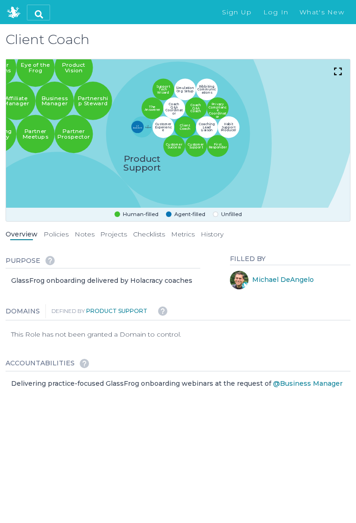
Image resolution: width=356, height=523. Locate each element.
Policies (56, 234)
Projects (113, 234)
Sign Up (237, 12)
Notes (85, 234)
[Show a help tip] (50, 260)
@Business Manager (308, 383)
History (212, 234)
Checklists (149, 234)
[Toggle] (338, 71)
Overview (22, 234)
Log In (276, 12)
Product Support (116, 310)
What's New (321, 12)
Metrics (183, 234)
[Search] (38, 12)
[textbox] (101, 281)
